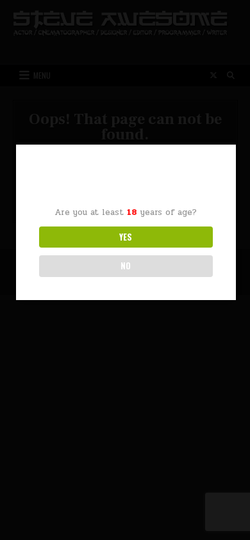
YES (125, 236)
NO (126, 265)
